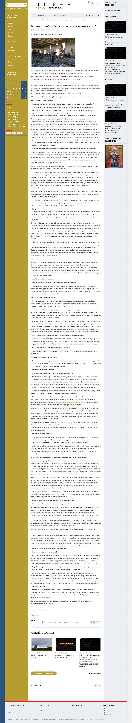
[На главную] (57, 6)
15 (22, 91)
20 (16, 94)
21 (19, 94)
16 (25, 91)
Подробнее (34, 615)
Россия (10, 26)
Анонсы (10, 33)
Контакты (63, 15)
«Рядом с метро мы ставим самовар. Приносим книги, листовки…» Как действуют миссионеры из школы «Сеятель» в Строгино (114, 104)
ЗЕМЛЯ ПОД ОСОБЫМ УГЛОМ (39, 656)
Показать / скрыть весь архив (16, 126)
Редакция (107, 713)
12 (13, 91)
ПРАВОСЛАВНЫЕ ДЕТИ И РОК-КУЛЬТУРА (64, 656)
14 (19, 91)
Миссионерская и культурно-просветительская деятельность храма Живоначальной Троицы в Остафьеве (114, 41)
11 (10, 91)
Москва (10, 23)
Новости (41, 15)
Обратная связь (93, 6)
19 (13, 94)
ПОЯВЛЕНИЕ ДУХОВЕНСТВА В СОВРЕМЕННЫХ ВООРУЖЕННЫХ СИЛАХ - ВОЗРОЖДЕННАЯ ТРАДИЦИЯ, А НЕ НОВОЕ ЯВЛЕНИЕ (89, 660)
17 (8, 94)
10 (8, 91)
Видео (10, 65)
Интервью (11, 50)
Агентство (52, 15)
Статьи (10, 47)
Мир (9, 29)
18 (10, 94)
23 (25, 94)
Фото (10, 62)
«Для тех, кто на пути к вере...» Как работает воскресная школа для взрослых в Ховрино (113, 129)
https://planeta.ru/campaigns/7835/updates (70, 402)
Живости (11, 36)
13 (16, 91)
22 (22, 94)
